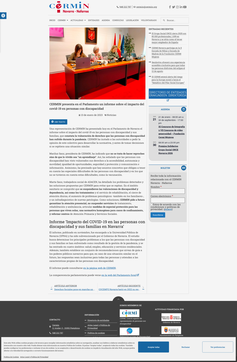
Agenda (106, 20)
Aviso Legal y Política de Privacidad (34, 357)
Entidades (93, 20)
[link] (97, 288)
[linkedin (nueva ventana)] (181, 7)
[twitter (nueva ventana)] (173, 7)
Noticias (111, 114)
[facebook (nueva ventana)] (169, 7)
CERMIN (62, 20)
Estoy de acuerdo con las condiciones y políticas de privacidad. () (166, 206)
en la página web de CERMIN (99, 267)
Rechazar (186, 347)
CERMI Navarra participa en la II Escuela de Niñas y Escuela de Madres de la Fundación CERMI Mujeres (167, 52)
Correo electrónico (162, 196)
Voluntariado (149, 20)
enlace (168, 209)
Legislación (132, 20)
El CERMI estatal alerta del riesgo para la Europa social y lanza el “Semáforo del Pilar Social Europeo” (168, 79)
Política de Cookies (11, 357)
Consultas (118, 20)
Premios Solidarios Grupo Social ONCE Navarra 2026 (168, 150)
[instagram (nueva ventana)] (177, 7)
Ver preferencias (217, 347)
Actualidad (76, 20)
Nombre (156, 186)
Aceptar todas (154, 347)
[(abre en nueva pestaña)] (168, 95)
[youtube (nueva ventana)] (184, 7)
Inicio (52, 20)
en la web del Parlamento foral (120, 275)
